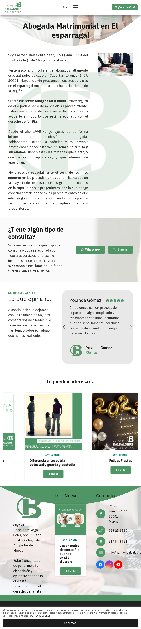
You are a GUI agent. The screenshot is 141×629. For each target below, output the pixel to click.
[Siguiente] (130, 327)
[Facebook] (100, 564)
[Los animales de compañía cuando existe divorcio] (70, 519)
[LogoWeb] (13, 7)
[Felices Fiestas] (91, 421)
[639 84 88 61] (102, 541)
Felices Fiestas (91, 460)
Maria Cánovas (84, 300)
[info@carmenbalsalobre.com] (102, 552)
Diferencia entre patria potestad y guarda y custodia (22, 462)
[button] (70, 7)
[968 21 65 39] (102, 530)
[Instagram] (109, 564)
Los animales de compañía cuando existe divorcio (69, 554)
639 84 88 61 (118, 541)
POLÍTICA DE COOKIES (39, 616)
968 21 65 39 (118, 530)
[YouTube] (118, 564)
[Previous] (64, 327)
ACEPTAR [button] (70, 623)
